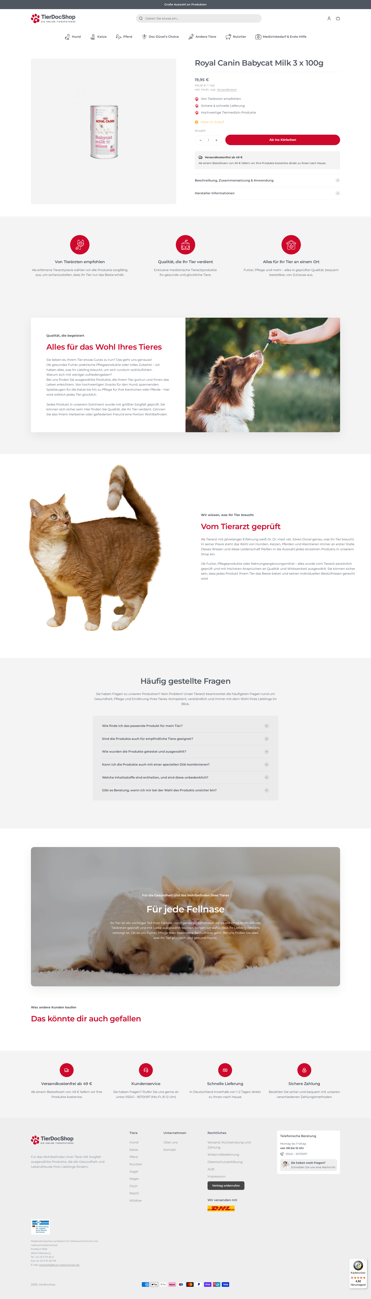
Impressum (216, 1176)
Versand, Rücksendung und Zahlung (229, 1145)
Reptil (134, 1193)
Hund (76, 37)
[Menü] (364, 1261)
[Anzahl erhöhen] (216, 140)
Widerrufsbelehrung (223, 1154)
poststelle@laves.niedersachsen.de (59, 1264)
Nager (134, 1179)
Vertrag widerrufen (226, 1185)
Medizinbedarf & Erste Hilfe (284, 37)
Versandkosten (227, 89)
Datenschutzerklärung (225, 1162)
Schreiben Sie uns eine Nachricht (313, 1167)
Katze (102, 37)
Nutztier (239, 37)
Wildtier (135, 1200)
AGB (211, 1169)
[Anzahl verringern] (200, 140)
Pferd (127, 37)
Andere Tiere (206, 37)
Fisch (133, 1186)
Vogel (133, 1171)
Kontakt (169, 1150)
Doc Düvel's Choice (164, 37)
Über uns (170, 1142)
